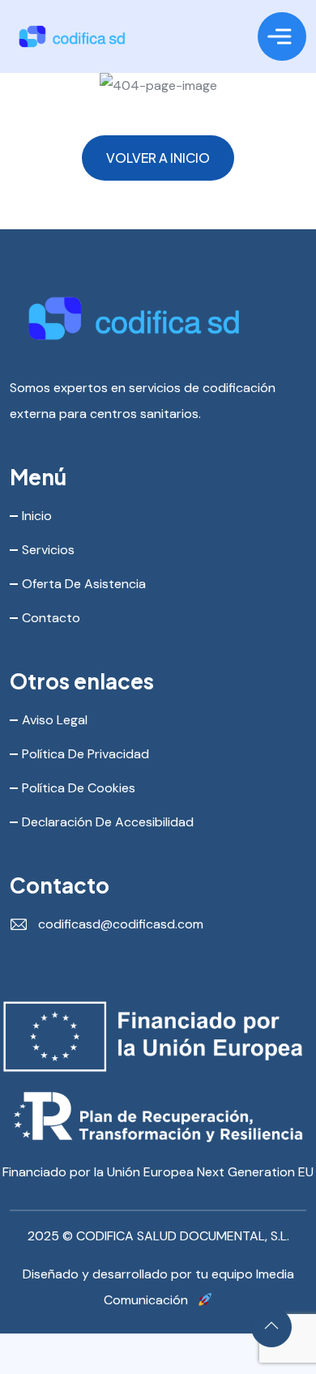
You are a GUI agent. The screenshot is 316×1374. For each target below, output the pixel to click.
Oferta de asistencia (84, 583)
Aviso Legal (55, 719)
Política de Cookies (78, 787)
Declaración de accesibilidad (108, 821)
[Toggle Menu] (279, 36)
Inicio (37, 515)
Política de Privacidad (85, 753)
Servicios (48, 549)
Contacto (51, 617)
